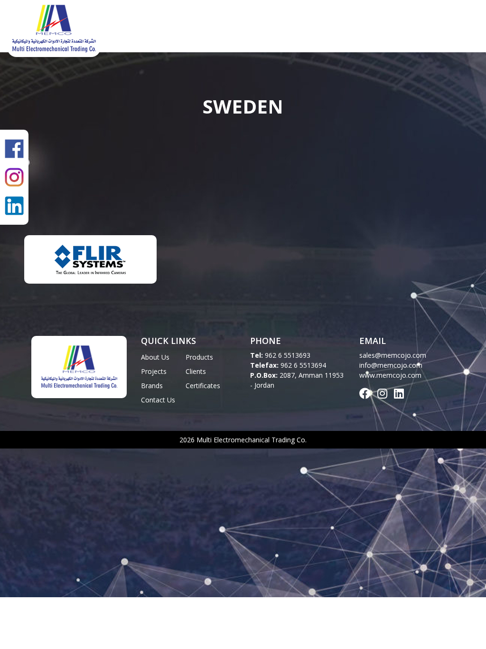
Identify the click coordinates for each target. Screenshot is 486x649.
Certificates (394, 28)
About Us (167, 28)
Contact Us (452, 28)
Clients (304, 28)
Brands (344, 28)
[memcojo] (54, 26)
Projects (262, 28)
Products (215, 28)
